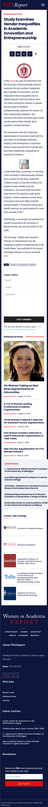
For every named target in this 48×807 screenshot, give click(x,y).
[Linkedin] (18, 53)
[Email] (23, 53)
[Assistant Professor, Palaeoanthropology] (10, 593)
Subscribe (25, 784)
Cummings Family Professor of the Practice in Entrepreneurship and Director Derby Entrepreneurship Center (30, 577)
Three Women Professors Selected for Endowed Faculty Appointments (24, 421)
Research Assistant (26, 545)
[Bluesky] (5, 675)
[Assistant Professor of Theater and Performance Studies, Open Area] (10, 560)
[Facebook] (12, 53)
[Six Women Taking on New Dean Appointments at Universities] (24, 361)
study (12, 80)
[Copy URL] (29, 53)
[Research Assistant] (10, 544)
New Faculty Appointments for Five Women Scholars (24, 450)
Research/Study (13, 14)
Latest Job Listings (15, 515)
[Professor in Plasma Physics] (10, 527)
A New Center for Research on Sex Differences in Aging (18, 722)
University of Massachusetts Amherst (22, 264)
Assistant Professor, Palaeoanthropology (27, 594)
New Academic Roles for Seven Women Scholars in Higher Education (21, 742)
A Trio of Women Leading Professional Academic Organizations (18, 406)
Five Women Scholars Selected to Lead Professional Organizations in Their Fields (23, 435)
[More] (36, 53)
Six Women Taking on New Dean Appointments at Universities (21, 389)
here (6, 255)
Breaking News (10, 414)
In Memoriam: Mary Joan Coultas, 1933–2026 (23, 728)
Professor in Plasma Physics (30, 528)
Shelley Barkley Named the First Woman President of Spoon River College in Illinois (25, 495)
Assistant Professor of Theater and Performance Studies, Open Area (29, 561)
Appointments (10, 396)
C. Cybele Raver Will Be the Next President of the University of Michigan (25, 470)
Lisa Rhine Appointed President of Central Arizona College (25, 478)
